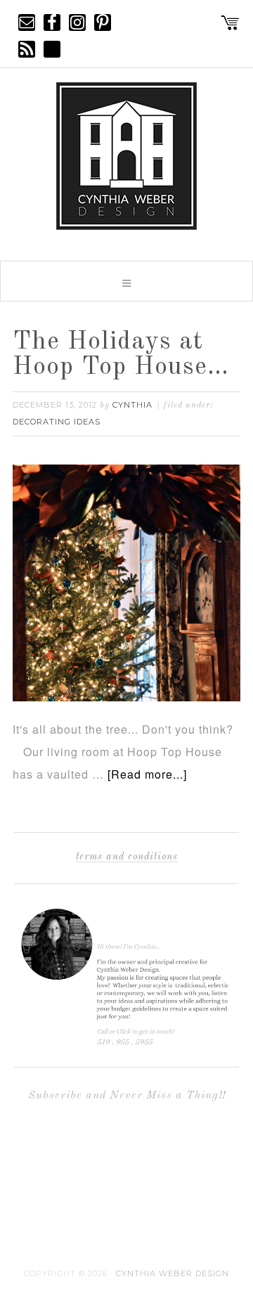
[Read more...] (147, 774)
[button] (126, 281)
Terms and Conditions (127, 857)
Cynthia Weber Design (172, 1273)
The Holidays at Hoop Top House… (121, 355)
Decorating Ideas (56, 422)
